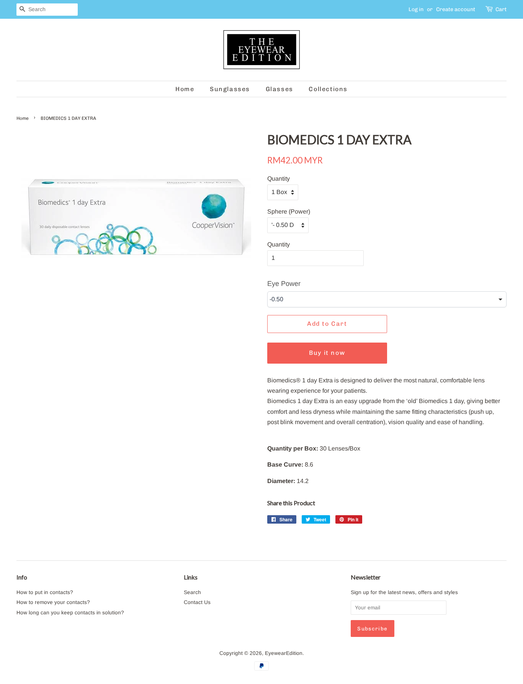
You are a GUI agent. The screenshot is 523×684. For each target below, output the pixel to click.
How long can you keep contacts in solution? (70, 612)
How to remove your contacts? (53, 602)
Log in (416, 9)
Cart (501, 9)
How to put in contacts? (44, 592)
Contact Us (197, 602)
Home (184, 89)
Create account (455, 9)
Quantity (278, 178)
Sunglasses (230, 89)
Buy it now (327, 352)
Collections (328, 89)
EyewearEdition (283, 653)
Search (192, 592)
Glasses (279, 89)
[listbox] (387, 299)
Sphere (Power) (288, 211)
